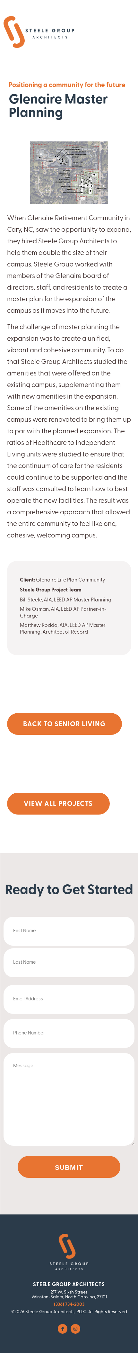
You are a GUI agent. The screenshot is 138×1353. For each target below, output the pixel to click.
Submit (69, 1167)
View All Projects (58, 804)
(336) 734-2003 (69, 1304)
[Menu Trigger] (118, 33)
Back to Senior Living (64, 724)
